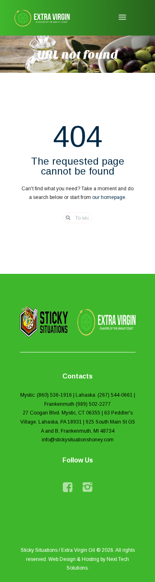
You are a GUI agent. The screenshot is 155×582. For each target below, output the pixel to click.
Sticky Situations (39, 550)
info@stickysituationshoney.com (78, 440)
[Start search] (65, 217)
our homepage (108, 197)
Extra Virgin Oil (78, 550)
